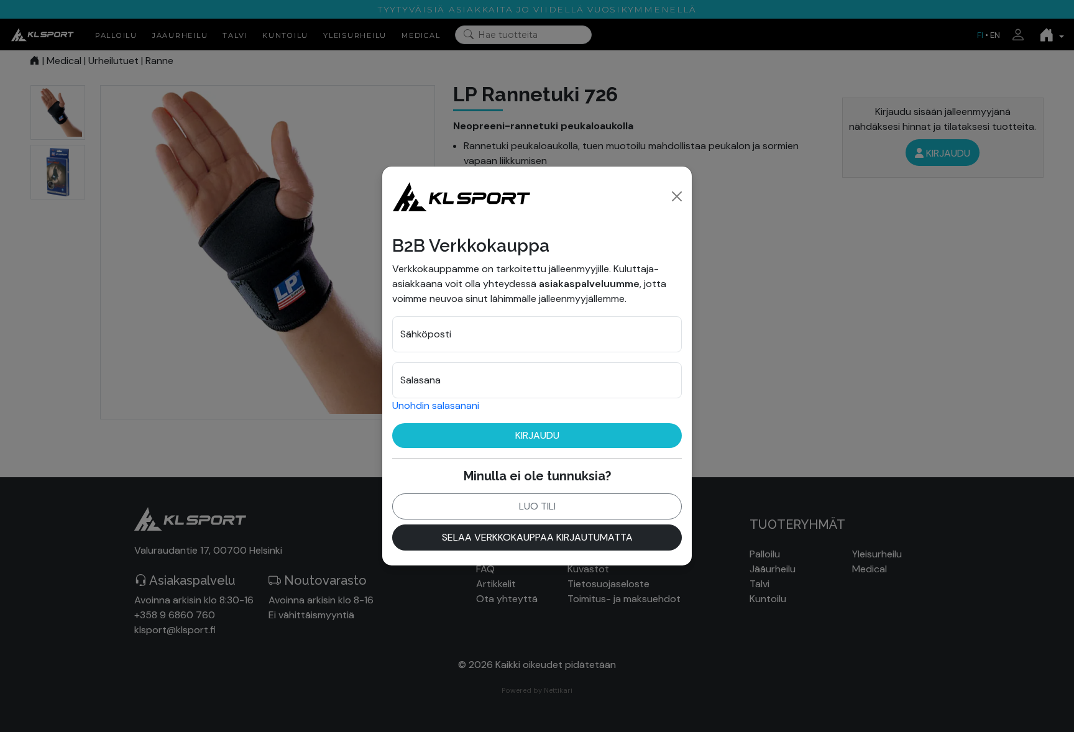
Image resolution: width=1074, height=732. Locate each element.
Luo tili (537, 506)
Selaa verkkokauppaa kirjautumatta (537, 537)
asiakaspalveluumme (589, 283)
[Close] (677, 196)
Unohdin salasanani (435, 405)
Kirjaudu (537, 435)
